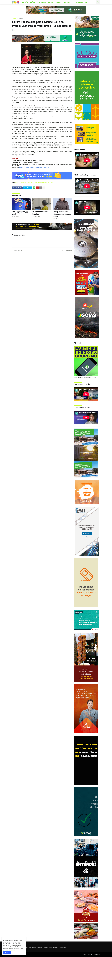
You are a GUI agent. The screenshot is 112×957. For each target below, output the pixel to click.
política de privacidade (9, 950)
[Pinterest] (37, 187)
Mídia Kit (90, 954)
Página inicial (15, 18)
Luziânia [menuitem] (32, 2)
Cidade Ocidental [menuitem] (41, 2)
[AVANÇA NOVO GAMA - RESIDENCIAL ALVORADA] (87, 28)
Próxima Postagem (66, 250)
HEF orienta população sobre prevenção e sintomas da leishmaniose (40, 212)
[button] (94, 2)
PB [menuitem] (72, 2)
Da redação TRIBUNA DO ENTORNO (28, 182)
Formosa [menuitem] (58, 2)
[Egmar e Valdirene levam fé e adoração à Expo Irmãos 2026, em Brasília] (21, 204)
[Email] (40, 187)
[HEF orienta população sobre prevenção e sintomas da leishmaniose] (41, 204)
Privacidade (97, 954)
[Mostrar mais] (43, 187)
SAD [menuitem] (86, 2)
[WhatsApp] (34, 187)
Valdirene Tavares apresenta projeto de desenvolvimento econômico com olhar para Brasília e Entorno (62, 213)
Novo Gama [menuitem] (51, 2)
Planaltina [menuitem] (67, 2)
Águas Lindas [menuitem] (79, 2)
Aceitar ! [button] (7, 952)
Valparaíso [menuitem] (25, 2)
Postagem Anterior (17, 250)
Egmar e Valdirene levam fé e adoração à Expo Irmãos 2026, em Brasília (21, 212)
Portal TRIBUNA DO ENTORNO (45, 182)
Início (84, 954)
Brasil (21, 18)
